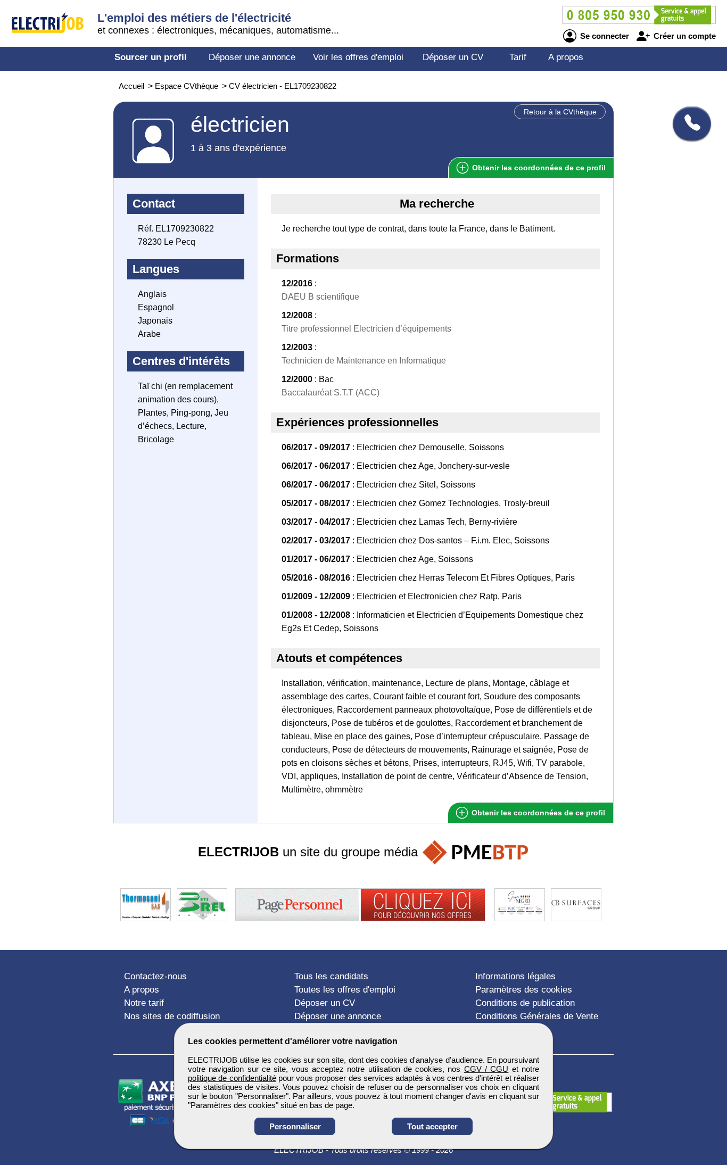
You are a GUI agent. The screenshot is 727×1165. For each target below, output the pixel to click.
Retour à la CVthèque (560, 112)
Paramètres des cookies (523, 990)
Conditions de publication (525, 1003)
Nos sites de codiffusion (172, 1016)
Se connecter (603, 35)
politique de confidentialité (232, 1078)
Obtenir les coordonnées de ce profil (537, 812)
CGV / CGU (486, 1068)
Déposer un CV (453, 57)
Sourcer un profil (150, 57)
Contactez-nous (155, 976)
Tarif (517, 57)
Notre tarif (144, 1003)
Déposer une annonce (252, 57)
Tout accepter (432, 1126)
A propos (565, 57)
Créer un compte (683, 35)
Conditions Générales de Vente (536, 1016)
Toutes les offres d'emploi (344, 990)
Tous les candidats (331, 976)
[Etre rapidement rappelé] (688, 123)
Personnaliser (295, 1126)
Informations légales (515, 976)
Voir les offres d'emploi (358, 57)
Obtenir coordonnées (538, 167)
